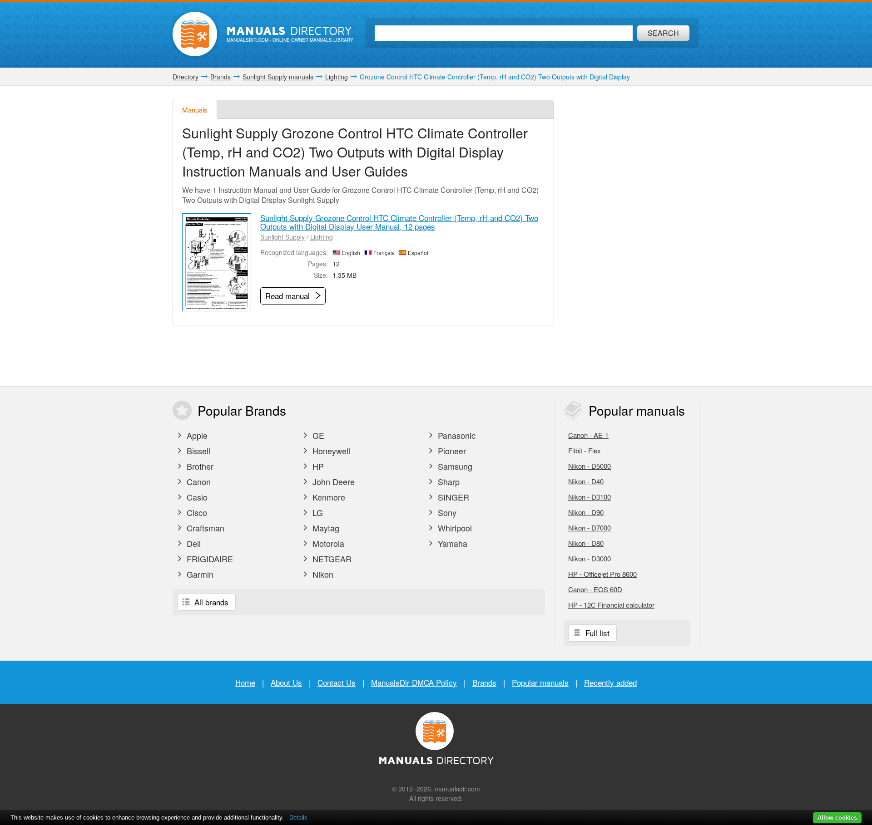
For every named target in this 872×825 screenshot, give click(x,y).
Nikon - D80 (586, 543)
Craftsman (204, 528)
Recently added (610, 682)
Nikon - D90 (586, 512)
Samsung (454, 466)
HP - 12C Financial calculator (611, 604)
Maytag (324, 528)
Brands (484, 682)
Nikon (321, 574)
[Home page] (195, 34)
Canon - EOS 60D (595, 589)
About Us (286, 682)
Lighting (321, 236)
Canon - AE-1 (588, 435)
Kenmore (327, 497)
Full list (596, 632)
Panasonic (456, 435)
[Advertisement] (631, 236)
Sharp (448, 481)
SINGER (452, 497)
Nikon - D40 (586, 481)
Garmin (198, 574)
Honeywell (330, 451)
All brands (210, 602)
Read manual (288, 295)
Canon (197, 481)
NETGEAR (331, 559)
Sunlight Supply (282, 236)
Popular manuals (540, 682)
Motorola (327, 543)
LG (316, 512)
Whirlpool (454, 528)
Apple (196, 435)
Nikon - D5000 (589, 466)
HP (317, 466)
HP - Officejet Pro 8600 (602, 574)
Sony (446, 512)
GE (317, 435)
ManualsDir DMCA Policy (414, 682)
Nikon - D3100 (589, 496)
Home (245, 682)
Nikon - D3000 (589, 558)
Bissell (197, 451)
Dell (192, 543)
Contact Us (336, 682)
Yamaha (451, 543)
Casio (196, 497)
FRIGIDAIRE (208, 559)
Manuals (195, 109)
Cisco (195, 512)
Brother (198, 466)
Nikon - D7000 (589, 527)
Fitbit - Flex (584, 450)
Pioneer (451, 451)
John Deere (332, 481)
